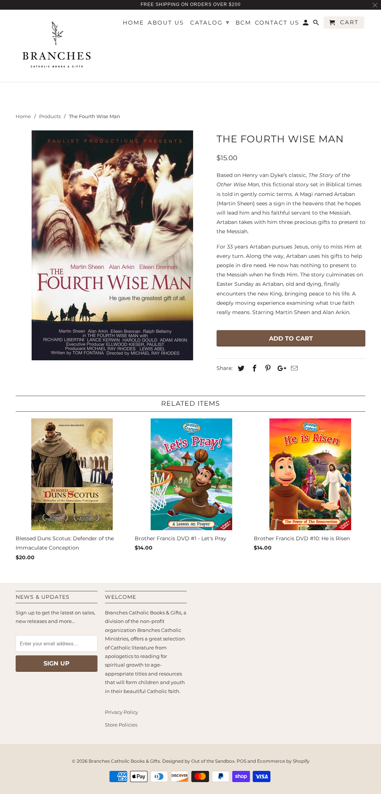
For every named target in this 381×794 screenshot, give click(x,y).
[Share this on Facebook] (253, 368)
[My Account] (306, 24)
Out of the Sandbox (212, 761)
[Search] (316, 24)
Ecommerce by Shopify (283, 761)
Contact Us (277, 22)
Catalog (210, 22)
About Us (166, 22)
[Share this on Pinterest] (267, 368)
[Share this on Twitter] (240, 368)
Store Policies (121, 725)
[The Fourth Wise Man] (112, 245)
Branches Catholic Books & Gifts (124, 761)
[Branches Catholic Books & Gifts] (56, 46)
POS (241, 761)
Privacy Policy (121, 712)
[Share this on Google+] (280, 368)
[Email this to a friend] (293, 368)
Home (133, 22)
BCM (243, 22)
